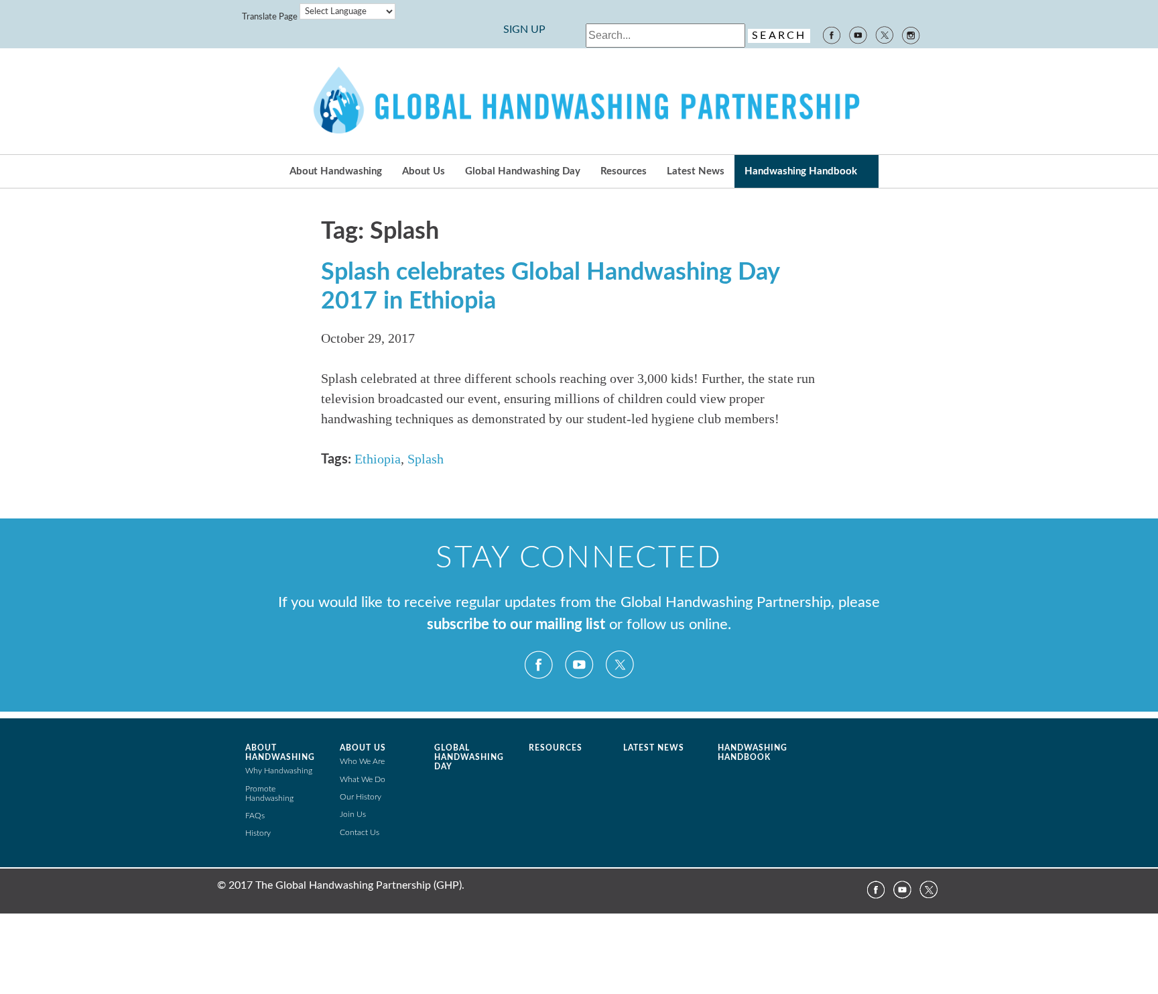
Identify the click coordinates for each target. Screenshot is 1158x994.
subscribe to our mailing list (516, 625)
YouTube (858, 34)
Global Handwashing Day (522, 171)
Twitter (885, 34)
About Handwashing (336, 171)
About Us (423, 171)
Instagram (911, 34)
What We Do (362, 779)
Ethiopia (378, 458)
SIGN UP (524, 29)
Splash (425, 458)
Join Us (353, 814)
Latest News (695, 171)
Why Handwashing (278, 771)
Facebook (831, 34)
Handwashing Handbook (801, 171)
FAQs (255, 816)
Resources (623, 171)
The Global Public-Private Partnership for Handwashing (579, 101)
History (258, 833)
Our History (360, 797)
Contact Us (359, 832)
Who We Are (362, 761)
